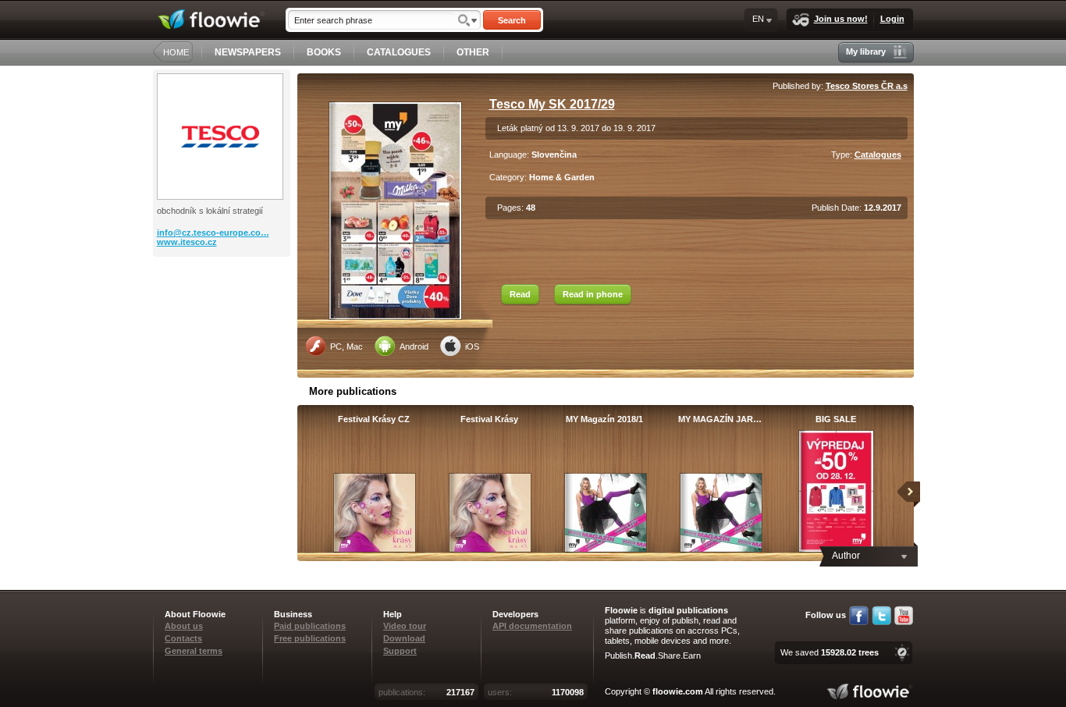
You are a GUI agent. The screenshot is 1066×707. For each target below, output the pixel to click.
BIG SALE (835, 419)
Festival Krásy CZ (374, 419)
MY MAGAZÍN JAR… (720, 419)
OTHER (473, 52)
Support (400, 650)
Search (512, 20)
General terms (193, 650)
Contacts (183, 638)
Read (520, 294)
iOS (472, 346)
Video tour (404, 626)
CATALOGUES (399, 52)
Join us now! (841, 18)
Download (404, 638)
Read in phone (593, 294)
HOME (176, 52)
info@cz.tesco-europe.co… (213, 232)
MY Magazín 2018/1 (604, 419)
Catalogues (878, 154)
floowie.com (677, 691)
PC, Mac (346, 346)
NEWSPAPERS (248, 52)
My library (866, 51)
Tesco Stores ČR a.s (867, 86)
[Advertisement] (223, 319)
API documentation (532, 626)
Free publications (310, 638)
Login (892, 18)
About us (184, 626)
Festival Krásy (489, 419)
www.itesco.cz (187, 242)
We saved (829, 652)
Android (414, 346)
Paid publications (310, 626)
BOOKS (324, 52)
